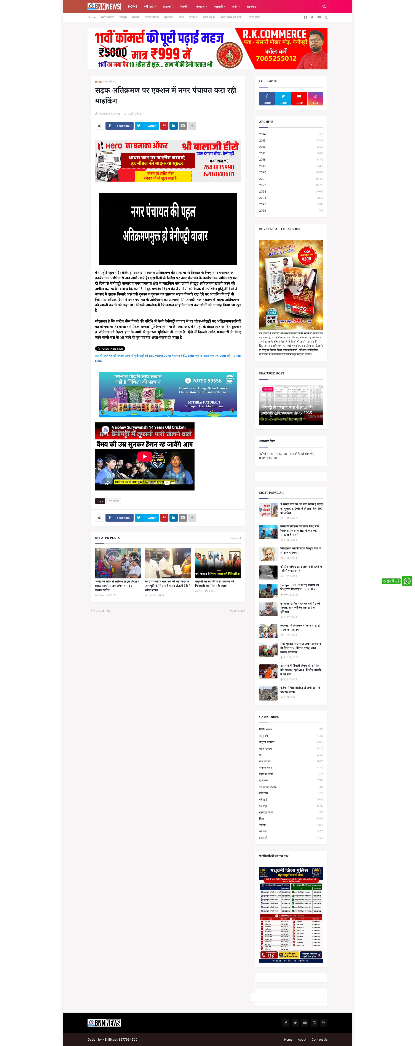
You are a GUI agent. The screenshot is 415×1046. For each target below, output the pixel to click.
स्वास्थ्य (193, 17)
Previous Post (102, 610)
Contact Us (319, 1039)
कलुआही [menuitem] (218, 6)
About (302, 1039)
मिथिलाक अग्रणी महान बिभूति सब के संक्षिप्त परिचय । (300, 551)
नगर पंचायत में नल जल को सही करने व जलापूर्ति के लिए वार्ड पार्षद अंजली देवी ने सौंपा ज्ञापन (167, 586)
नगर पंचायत (107, 17)
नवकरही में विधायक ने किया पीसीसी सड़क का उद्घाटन (300, 628)
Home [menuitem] (132, 6)
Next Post (236, 610)
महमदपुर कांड (291, 812)
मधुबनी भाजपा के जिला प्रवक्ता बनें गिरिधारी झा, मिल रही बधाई (214, 584)
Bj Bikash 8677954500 (121, 1039)
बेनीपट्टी (291, 799)
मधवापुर (291, 805)
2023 (291, 191)
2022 (291, 185)
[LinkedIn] (173, 126)
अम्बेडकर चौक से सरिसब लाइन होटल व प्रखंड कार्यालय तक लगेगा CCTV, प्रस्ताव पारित (117, 586)
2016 (291, 146)
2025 (291, 204)
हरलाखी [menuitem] (167, 6)
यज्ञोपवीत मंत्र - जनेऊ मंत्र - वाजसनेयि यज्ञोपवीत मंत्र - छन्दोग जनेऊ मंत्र (288, 456)
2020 (291, 172)
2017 (291, 153)
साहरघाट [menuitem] (251, 6)
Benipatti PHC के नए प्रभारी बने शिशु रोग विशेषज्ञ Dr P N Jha (299, 588)
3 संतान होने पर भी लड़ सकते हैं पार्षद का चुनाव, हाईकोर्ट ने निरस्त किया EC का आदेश (301, 509)
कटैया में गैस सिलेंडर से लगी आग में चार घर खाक (300, 690)
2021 (291, 178)
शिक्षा (181, 17)
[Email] (183, 126)
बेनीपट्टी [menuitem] (148, 6)
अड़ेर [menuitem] (234, 6)
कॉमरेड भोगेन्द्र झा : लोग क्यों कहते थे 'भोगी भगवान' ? (301, 569)
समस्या (135, 17)
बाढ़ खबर (291, 793)
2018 (291, 159)
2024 (291, 197)
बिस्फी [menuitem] (183, 6)
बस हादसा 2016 (291, 786)
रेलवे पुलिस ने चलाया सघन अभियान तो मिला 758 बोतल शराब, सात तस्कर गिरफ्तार (300, 649)
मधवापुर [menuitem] (200, 6)
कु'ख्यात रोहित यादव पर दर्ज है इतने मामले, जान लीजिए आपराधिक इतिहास (300, 608)
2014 (291, 134)
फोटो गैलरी (254, 17)
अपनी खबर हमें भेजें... (231, 17)
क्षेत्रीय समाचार (291, 742)
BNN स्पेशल (291, 729)
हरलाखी (291, 837)
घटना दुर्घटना (152, 17)
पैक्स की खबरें (291, 774)
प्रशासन (168, 17)
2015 (291, 140)
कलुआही (291, 735)
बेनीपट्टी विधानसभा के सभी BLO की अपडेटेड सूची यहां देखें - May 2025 (287, 411)
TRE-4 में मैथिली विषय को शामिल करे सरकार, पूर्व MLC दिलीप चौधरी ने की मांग (300, 670)
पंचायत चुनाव (291, 767)
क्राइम (123, 17)
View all (235, 538)
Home (92, 17)
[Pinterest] (164, 126)
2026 (291, 210)
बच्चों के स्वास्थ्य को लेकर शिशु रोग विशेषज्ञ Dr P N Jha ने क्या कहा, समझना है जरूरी (299, 531)
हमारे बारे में (209, 17)
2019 (291, 166)
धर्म (291, 754)
